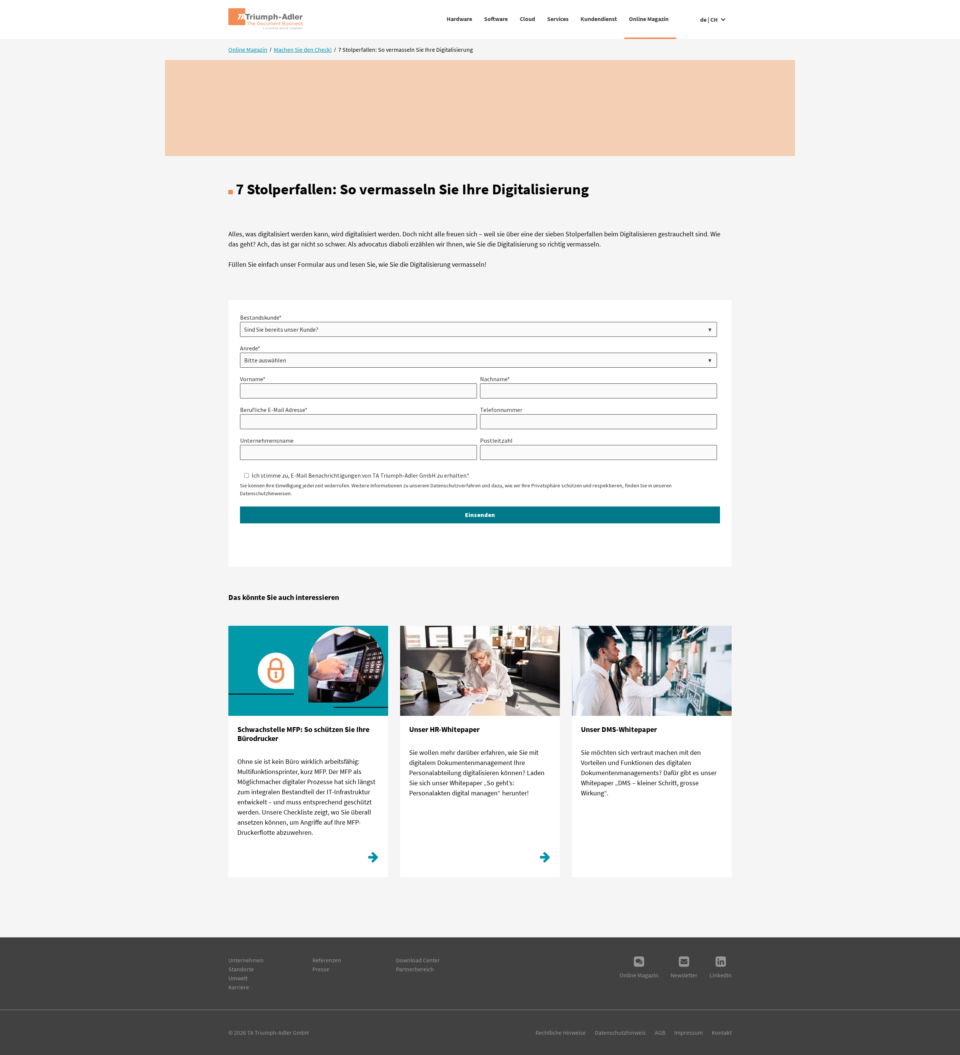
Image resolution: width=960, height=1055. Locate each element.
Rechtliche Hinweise (561, 1032)
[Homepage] (265, 19)
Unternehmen (246, 960)
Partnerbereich (415, 969)
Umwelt (238, 978)
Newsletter (684, 975)
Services (557, 19)
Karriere (238, 987)
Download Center (418, 960)
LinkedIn (721, 975)
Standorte (241, 969)
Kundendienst (598, 19)
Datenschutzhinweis (620, 1032)
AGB (660, 1032)
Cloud (527, 19)
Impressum (688, 1032)
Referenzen (326, 960)
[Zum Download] (373, 859)
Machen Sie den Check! (303, 49)
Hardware (459, 19)
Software (496, 19)
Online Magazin (649, 19)
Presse (320, 969)
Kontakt (722, 1032)
